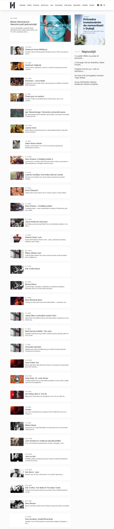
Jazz (51, 5)
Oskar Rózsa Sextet (33, 143)
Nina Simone (30, 503)
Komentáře (59, 5)
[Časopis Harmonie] (12, 5)
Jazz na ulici (30, 456)
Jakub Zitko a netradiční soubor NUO (40, 316)
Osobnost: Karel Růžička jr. (36, 49)
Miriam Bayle (30, 425)
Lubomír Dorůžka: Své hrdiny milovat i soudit (44, 175)
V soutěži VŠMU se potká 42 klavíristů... (87, 57)
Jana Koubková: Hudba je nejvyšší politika (43, 441)
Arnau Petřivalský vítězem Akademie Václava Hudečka (86, 83)
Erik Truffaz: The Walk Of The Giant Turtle (42, 488)
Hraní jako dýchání (33, 347)
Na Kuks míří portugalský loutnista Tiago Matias (89, 76)
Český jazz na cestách (34, 96)
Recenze (36, 5)
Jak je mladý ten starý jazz (36, 222)
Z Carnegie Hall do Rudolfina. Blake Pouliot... (89, 63)
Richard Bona (30, 284)
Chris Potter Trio (32, 363)
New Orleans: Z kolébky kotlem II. (39, 159)
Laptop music (30, 128)
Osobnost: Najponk (33, 65)
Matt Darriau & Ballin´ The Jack (38, 331)
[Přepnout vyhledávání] (104, 5)
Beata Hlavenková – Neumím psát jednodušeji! (23, 23)
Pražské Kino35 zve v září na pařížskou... (87, 70)
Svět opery (68, 5)
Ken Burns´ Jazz (32, 472)
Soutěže (85, 5)
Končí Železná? (31, 190)
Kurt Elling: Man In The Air (36, 394)
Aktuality (22, 5)
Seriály (92, 5)
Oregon (28, 409)
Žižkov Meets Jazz (33, 253)
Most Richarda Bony (33, 300)
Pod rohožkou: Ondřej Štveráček (39, 519)
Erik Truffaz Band (32, 269)
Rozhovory (44, 5)
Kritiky (29, 5)
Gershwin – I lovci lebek (35, 81)
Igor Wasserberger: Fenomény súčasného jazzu (45, 112)
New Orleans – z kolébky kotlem (38, 206)
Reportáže (76, 5)
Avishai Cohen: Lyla (33, 237)
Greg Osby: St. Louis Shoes (36, 378)
